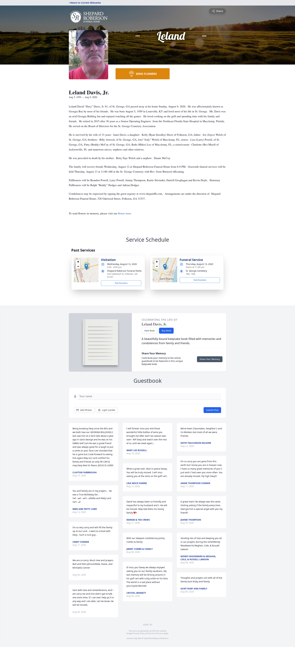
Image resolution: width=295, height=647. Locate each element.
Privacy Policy (139, 633)
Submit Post (212, 410)
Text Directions (121, 283)
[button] (86, 267)
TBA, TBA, (191, 273)
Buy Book (166, 330)
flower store (124, 213)
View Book (149, 330)
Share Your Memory (210, 359)
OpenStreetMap (151, 638)
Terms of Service (156, 633)
